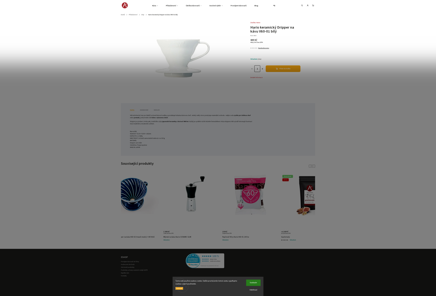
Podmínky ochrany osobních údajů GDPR (134, 270)
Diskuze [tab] (157, 110)
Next (314, 166)
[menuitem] (157, 5)
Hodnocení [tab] (144, 110)
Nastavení (179, 288)
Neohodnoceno (263, 48)
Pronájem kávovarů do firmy (130, 262)
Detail (157, 233)
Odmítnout (253, 290)
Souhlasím (253, 282)
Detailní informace (256, 77)
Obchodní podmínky (127, 267)
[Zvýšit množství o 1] (262, 69)
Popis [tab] (132, 110)
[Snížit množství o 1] (252, 69)
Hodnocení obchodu (128, 264)
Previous (311, 166)
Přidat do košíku (284, 69)
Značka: (255, 23)
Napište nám (125, 273)
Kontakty (124, 276)
